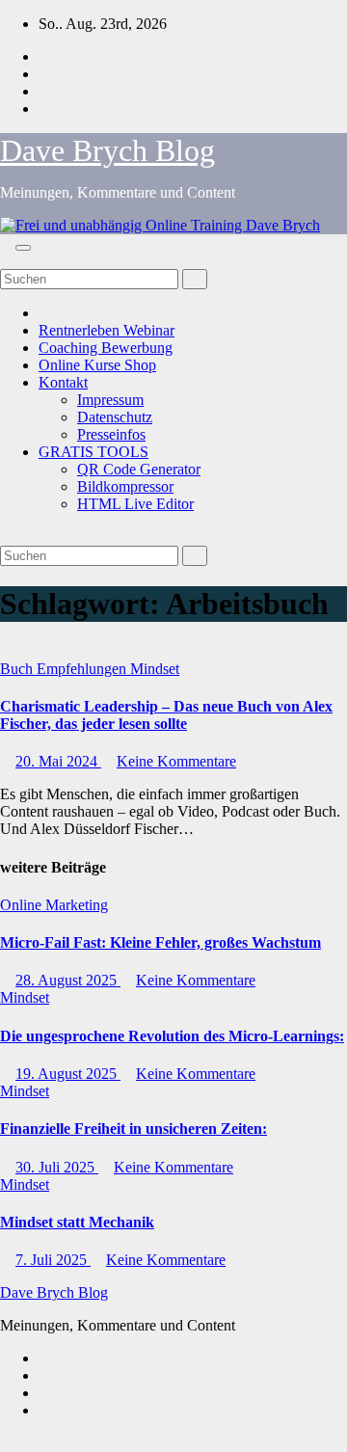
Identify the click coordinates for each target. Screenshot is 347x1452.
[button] (6, 260)
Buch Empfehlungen (65, 668)
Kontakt (63, 382)
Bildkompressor (125, 486)
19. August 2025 (67, 1073)
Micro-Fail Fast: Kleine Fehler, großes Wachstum (160, 942)
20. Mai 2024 (58, 761)
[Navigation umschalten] (23, 248)
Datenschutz (114, 417)
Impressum (110, 399)
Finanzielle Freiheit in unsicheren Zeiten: (133, 1128)
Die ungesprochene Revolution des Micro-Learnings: (172, 1036)
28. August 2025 (67, 980)
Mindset (154, 668)
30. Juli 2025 (56, 1167)
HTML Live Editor (135, 504)
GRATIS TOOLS (93, 452)
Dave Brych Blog (107, 150)
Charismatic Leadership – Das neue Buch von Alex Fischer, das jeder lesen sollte (166, 715)
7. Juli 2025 (53, 1259)
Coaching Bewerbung (106, 347)
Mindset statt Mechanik (77, 1222)
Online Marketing (54, 905)
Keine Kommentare (176, 761)
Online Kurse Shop (97, 365)
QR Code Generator (138, 469)
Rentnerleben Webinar (106, 330)
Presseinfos (111, 434)
